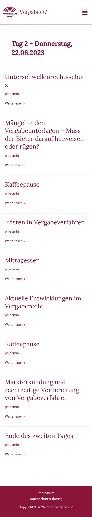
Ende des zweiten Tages (39, 435)
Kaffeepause (22, 184)
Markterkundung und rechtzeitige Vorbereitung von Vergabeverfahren (42, 389)
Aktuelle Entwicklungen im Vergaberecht (43, 302)
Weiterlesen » (15, 103)
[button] (85, 12)
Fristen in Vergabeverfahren (45, 222)
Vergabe (34, 11)
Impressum (46, 493)
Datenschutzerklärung (46, 499)
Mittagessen (22, 260)
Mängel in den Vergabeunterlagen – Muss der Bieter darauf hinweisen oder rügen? (44, 134)
